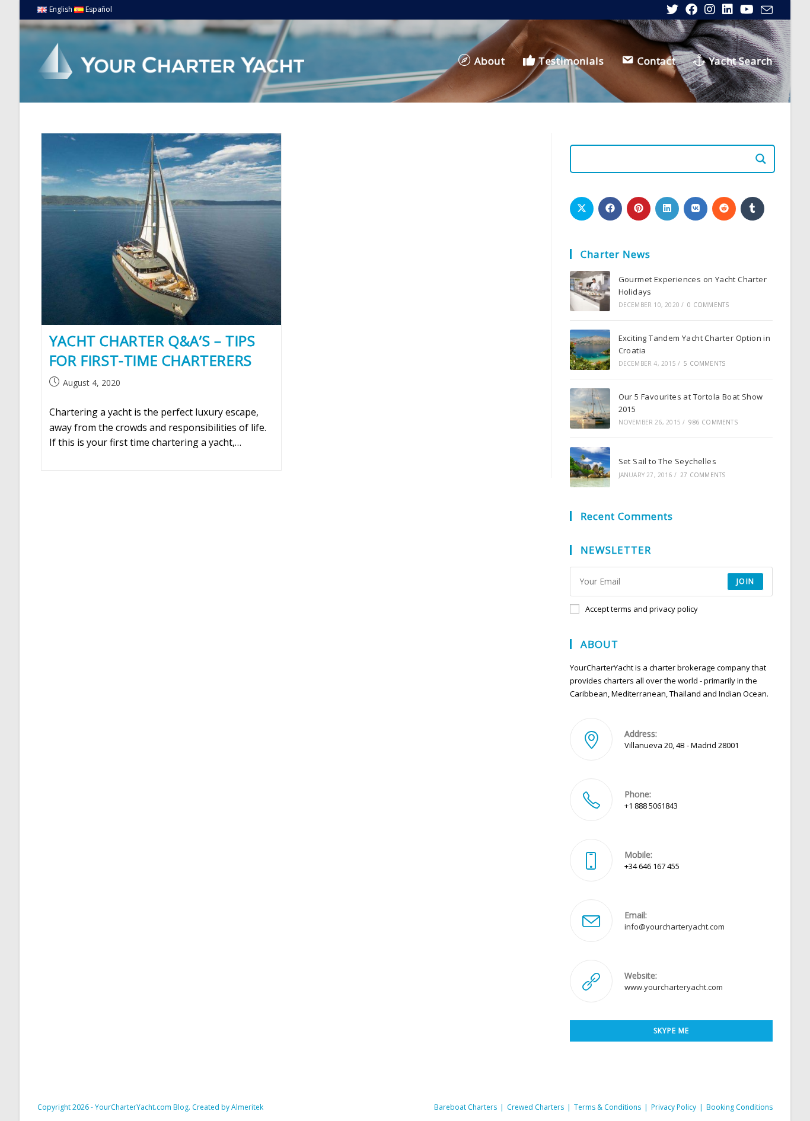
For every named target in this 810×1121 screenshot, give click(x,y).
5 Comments (704, 363)
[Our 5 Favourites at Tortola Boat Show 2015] (590, 408)
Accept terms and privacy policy (641, 608)
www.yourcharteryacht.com (673, 987)
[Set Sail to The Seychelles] (590, 467)
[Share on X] (582, 209)
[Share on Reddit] (724, 209)
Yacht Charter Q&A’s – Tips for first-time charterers (152, 351)
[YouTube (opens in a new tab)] (746, 9)
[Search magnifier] (760, 159)
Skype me (671, 1031)
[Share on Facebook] (610, 209)
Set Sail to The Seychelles (667, 461)
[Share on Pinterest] (638, 209)
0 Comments (708, 305)
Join (745, 581)
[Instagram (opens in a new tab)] (710, 9)
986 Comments (712, 422)
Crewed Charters (535, 1107)
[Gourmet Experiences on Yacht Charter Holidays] (590, 291)
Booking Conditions (739, 1107)
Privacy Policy (673, 1107)
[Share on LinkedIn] (667, 209)
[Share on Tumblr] (752, 209)
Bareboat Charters (465, 1107)
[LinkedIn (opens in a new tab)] (727, 9)
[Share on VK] (695, 209)
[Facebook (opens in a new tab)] (691, 9)
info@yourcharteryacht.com (674, 926)
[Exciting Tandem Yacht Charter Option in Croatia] (590, 350)
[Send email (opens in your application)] (765, 10)
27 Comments (702, 475)
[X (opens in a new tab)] (672, 9)
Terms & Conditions (607, 1107)
